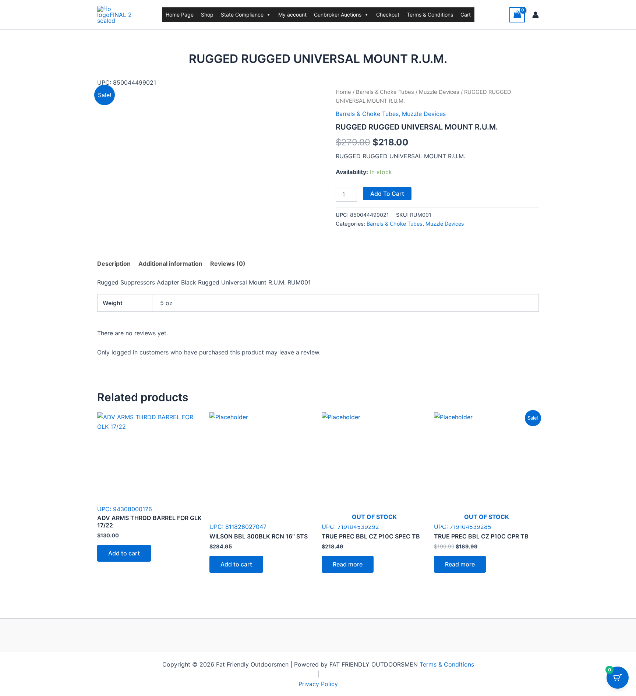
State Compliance (242, 14)
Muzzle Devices (439, 92)
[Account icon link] (535, 14)
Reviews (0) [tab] (227, 263)
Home (343, 92)
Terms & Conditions (430, 14)
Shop (207, 14)
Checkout (387, 14)
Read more (348, 564)
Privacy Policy (318, 684)
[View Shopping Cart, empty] (517, 14)
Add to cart (387, 193)
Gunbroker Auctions (337, 14)
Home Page (180, 14)
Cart (465, 14)
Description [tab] (114, 263)
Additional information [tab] (170, 263)
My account (292, 14)
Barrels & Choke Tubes (385, 92)
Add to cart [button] (124, 553)
